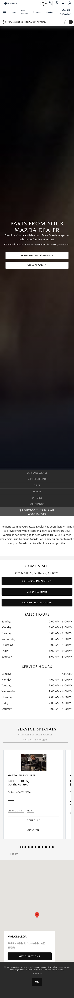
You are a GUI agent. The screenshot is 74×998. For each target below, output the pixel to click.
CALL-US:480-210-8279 (37, 602)
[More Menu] (4, 12)
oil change (37, 504)
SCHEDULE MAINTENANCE (37, 255)
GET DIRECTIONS (37, 591)
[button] (37, 915)
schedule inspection (37, 581)
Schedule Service (35, 740)
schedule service (37, 472)
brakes (37, 491)
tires (37, 485)
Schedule (33, 820)
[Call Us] (50, 3)
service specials (37, 479)
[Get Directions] (57, 3)
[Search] (63, 3)
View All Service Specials (35, 734)
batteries (37, 498)
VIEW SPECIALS (37, 265)
